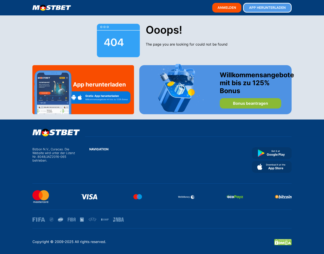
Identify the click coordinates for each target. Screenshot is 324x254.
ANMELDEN (227, 8)
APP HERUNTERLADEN (267, 8)
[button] (99, 97)
